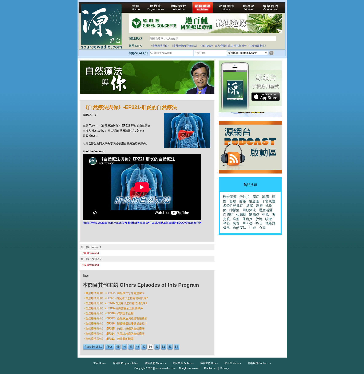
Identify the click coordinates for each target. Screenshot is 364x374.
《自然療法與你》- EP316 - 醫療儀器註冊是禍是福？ (115, 323)
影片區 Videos (233, 363)
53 (170, 346)
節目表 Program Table (125, 363)
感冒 (236, 223)
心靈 (262, 228)
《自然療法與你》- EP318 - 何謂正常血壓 (108, 313)
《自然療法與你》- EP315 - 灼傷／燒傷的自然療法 (114, 328)
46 (124, 346)
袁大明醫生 (221, 45)
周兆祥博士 (240, 45)
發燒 (232, 201)
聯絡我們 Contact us (259, 363)
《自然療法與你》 (160, 45)
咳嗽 (268, 219)
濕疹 (259, 205)
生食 (252, 228)
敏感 (249, 205)
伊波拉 (245, 197)
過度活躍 (265, 210)
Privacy (224, 368)
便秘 (242, 201)
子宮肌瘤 (268, 201)
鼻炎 (226, 223)
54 (176, 346)
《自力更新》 (206, 45)
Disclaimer (210, 368)
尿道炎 (247, 219)
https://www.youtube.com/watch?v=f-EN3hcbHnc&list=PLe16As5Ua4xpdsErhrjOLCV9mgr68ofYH (142, 222)
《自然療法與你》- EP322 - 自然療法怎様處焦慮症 (114, 293)
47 (130, 346)
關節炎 (254, 214)
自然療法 (239, 228)
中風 (265, 214)
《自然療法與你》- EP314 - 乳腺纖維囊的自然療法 (114, 333)
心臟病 (241, 214)
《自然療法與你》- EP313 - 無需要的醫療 (108, 338)
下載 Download (90, 253)
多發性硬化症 (233, 205)
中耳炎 (247, 223)
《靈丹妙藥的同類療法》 (184, 45)
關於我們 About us (155, 363)
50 (150, 346)
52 (163, 346)
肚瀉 (259, 219)
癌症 (230, 45)
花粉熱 (270, 223)
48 (137, 346)
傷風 (226, 228)
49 (143, 346)
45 (117, 346)
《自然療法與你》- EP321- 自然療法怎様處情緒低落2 (115, 298)
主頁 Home (99, 363)
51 (156, 346)
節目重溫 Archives (183, 363)
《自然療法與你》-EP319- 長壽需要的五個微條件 (113, 308)
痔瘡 (236, 219)
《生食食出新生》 (257, 45)
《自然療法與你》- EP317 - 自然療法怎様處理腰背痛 (115, 318)
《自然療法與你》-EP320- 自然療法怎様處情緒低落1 (115, 303)
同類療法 (249, 210)
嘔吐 (259, 223)
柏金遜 (254, 201)
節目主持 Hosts (209, 363)
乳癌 (265, 197)
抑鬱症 (234, 210)
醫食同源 (230, 197)
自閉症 (228, 214)
